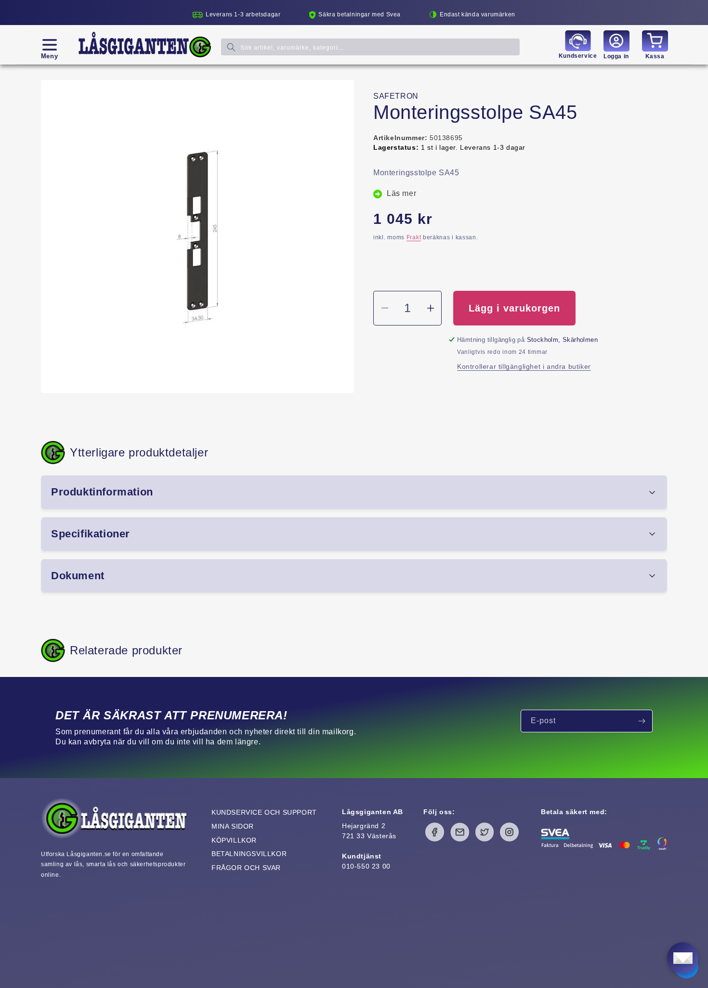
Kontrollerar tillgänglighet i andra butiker (524, 366)
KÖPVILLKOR (234, 840)
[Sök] (231, 47)
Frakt (413, 237)
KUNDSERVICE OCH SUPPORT (264, 812)
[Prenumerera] (641, 721)
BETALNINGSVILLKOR (249, 854)
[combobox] (370, 47)
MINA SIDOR (232, 826)
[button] (49, 44)
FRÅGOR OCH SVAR (246, 867)
